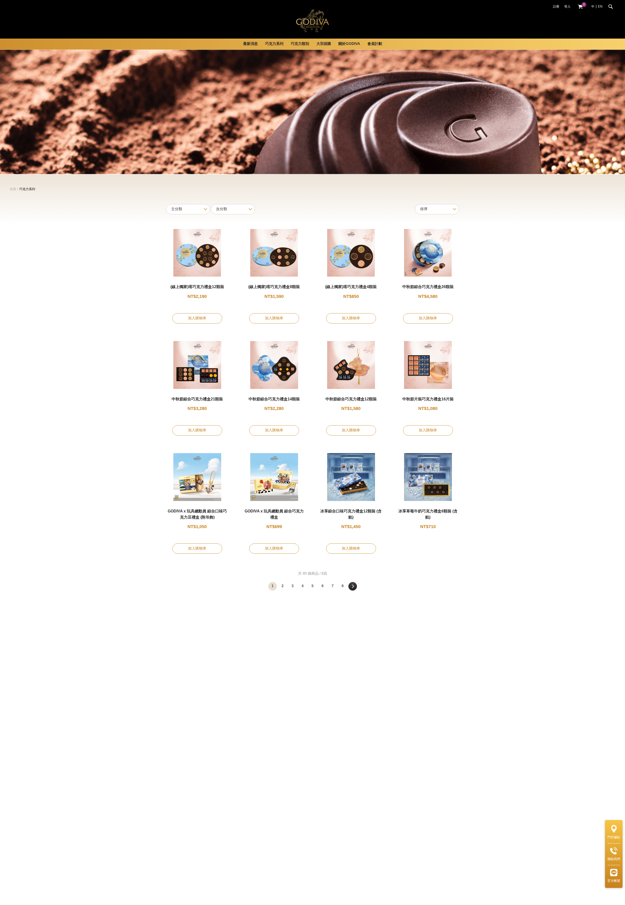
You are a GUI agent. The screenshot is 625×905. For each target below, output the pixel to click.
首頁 (13, 189)
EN (600, 6)
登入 (567, 6)
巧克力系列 (27, 189)
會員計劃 (374, 44)
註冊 (556, 6)
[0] (580, 7)
